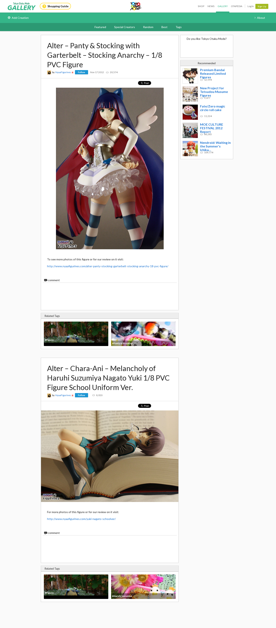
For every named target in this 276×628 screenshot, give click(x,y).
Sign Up (262, 6)
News (211, 6)
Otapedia (236, 6)
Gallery (223, 6)
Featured (100, 27)
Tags (179, 27)
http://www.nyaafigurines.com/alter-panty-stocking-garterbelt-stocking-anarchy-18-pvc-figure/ (107, 266)
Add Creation (20, 17)
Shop (201, 6)
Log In (251, 6)
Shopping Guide (57, 6)
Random (148, 27)
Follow (81, 72)
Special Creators (124, 27)
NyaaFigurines (63, 72)
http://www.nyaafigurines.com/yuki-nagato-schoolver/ (81, 519)
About (261, 17)
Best (164, 27)
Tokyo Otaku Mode (136, 6)
